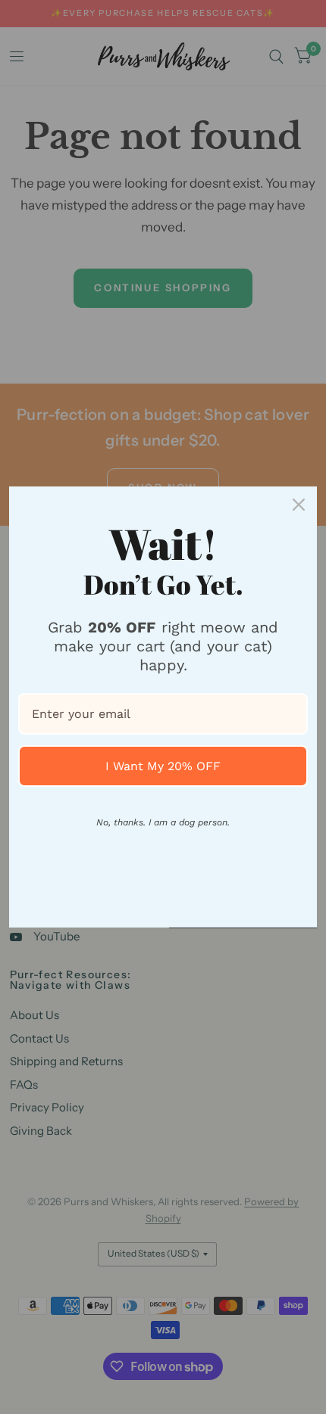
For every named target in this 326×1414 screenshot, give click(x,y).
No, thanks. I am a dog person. (163, 822)
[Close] (299, 504)
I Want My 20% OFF (163, 766)
